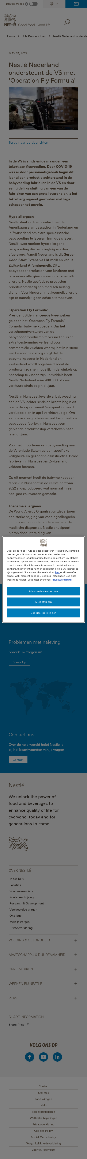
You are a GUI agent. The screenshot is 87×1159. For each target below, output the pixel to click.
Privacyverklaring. (62, 579)
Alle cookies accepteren (43, 591)
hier (57, 572)
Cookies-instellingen (43, 613)
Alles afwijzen (43, 602)
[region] (43, 579)
